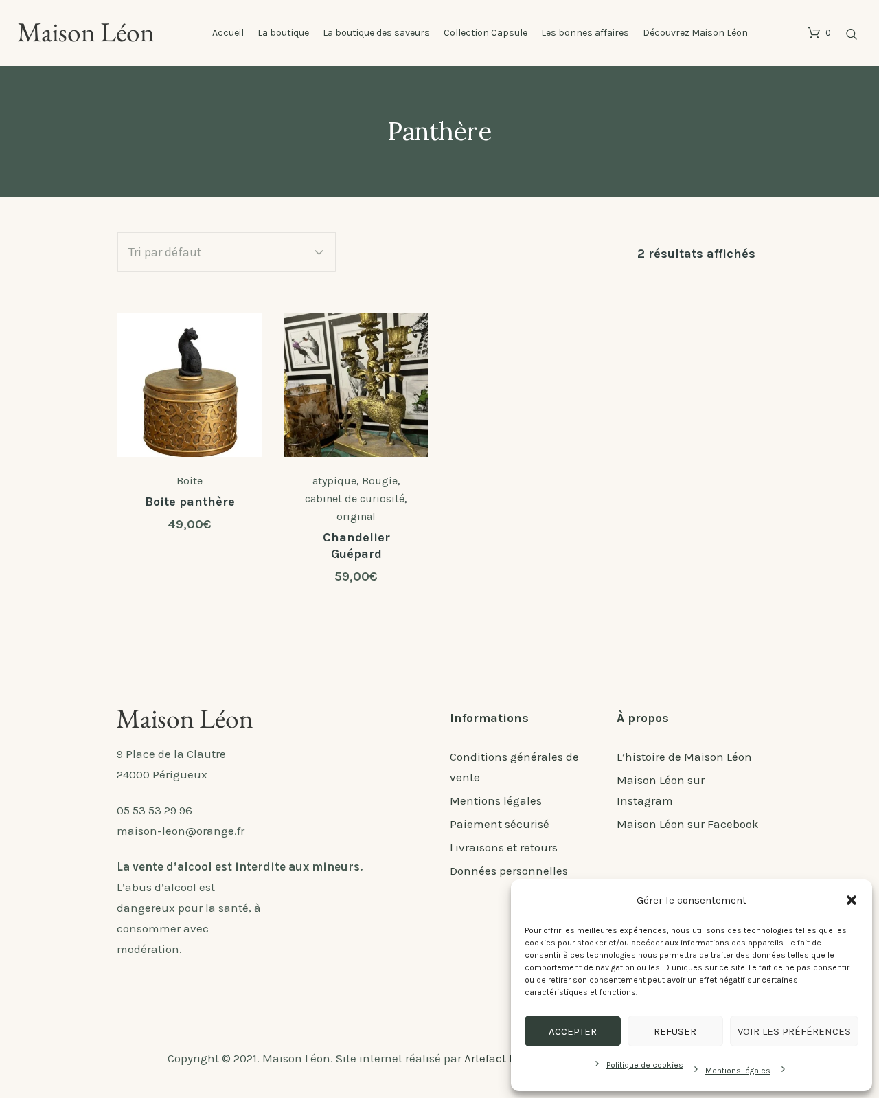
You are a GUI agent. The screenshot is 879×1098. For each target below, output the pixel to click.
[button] (851, 900)
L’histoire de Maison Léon (684, 756)
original (356, 516)
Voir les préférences (794, 1031)
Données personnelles (509, 870)
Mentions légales (737, 1070)
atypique (334, 480)
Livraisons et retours (504, 847)
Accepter (573, 1031)
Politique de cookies (644, 1065)
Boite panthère (190, 501)
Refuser (675, 1031)
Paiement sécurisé (499, 824)
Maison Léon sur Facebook (688, 824)
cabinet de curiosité (354, 498)
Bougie (380, 480)
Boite (189, 480)
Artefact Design (505, 1058)
